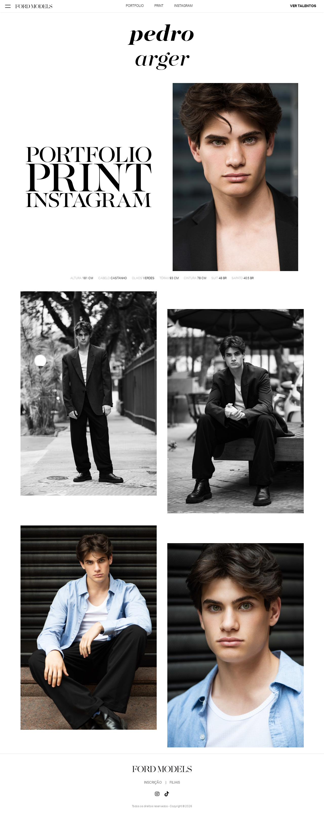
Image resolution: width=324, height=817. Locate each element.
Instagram (183, 6)
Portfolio (135, 6)
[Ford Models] (34, 6)
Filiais (175, 782)
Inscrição (153, 782)
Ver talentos (303, 6)
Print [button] (159, 6)
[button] (89, 178)
